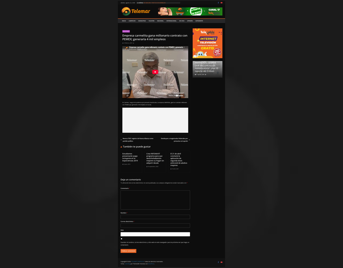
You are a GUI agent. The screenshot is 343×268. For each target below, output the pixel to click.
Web (122, 230)
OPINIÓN (190, 21)
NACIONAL (160, 21)
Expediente (199, 21)
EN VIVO (181, 21)
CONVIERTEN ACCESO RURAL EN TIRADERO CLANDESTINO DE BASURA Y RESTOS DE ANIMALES (161, 3)
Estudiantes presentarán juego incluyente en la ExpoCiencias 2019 (130, 157)
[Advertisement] (155, 120)
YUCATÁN (151, 21)
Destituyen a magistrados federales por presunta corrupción (174, 139)
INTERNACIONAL (171, 21)
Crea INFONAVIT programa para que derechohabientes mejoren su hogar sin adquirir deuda (155, 158)
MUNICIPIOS (142, 21)
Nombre (124, 213)
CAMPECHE (132, 21)
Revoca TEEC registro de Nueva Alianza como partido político (138, 139)
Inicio (124, 21)
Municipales (126, 31)
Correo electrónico (127, 221)
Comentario (125, 188)
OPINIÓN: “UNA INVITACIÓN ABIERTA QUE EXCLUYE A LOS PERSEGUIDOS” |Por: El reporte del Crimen (206, 65)
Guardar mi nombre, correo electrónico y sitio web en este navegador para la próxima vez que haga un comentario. (155, 243)
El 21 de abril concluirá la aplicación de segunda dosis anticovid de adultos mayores (178, 159)
